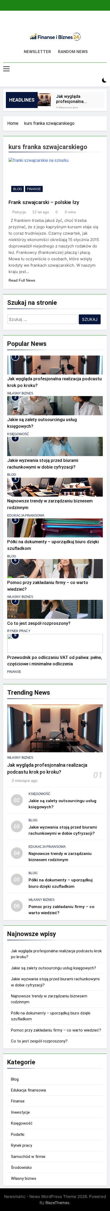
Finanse (34, 189)
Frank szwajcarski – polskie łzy (44, 202)
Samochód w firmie (28, 1156)
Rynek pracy (18, 631)
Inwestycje (20, 1112)
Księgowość (18, 434)
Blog (17, 189)
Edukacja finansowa (25, 515)
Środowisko (21, 1167)
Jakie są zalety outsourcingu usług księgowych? (53, 968)
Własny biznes (20, 393)
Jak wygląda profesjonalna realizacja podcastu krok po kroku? (75, 99)
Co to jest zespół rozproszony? (38, 623)
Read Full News (22, 280)
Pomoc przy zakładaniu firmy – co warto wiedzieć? (56, 1030)
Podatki (17, 1134)
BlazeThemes (57, 1202)
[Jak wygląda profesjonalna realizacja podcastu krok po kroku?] (44, 99)
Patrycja (19, 212)
